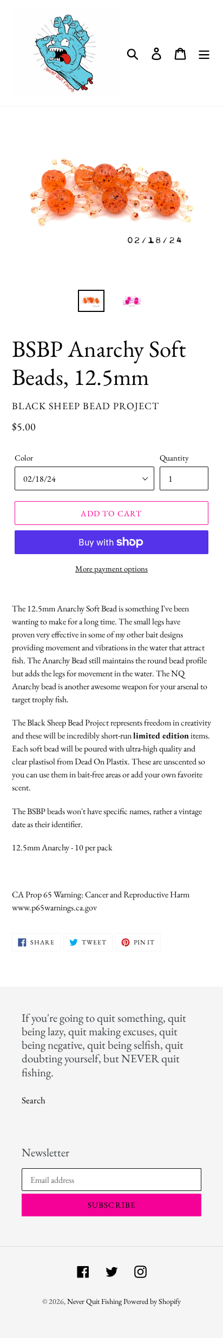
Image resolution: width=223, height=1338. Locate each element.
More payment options (111, 568)
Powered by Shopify (152, 1301)
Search (33, 1100)
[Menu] (204, 53)
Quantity (174, 457)
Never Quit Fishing (94, 1301)
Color (24, 457)
